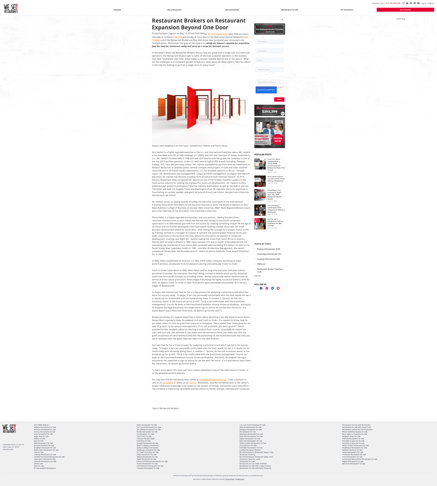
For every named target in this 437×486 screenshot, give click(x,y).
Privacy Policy (239, 479)
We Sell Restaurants (217, 34)
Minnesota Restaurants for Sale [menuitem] (251, 434)
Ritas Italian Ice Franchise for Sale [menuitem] (354, 434)
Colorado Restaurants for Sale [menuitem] (45, 461)
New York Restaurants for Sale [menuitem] (250, 441)
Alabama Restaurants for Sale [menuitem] (45, 427)
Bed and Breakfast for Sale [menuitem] (44, 445)
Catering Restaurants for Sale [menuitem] (45, 454)
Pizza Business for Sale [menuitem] (248, 445)
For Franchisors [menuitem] (347, 10)
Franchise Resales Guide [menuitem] (146, 439)
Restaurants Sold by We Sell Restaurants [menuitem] (357, 429)
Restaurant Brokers (169, 408)
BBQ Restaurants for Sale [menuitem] (43, 443)
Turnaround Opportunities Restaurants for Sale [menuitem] (359, 459)
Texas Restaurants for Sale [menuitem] (352, 457)
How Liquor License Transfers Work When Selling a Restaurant (276, 179)
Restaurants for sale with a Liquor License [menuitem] (255, 466)
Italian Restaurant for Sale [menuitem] (146, 459)
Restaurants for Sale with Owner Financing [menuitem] (255, 468)
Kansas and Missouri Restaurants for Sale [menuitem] (152, 461)
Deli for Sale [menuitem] (38, 464)
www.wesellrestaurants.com (213, 379)
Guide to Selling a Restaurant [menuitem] (147, 448)
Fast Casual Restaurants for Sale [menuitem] (149, 427)
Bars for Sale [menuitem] (38, 441)
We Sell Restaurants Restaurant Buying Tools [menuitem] (256, 452)
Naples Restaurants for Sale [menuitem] (249, 439)
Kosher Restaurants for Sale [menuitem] (147, 464)
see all (257, 275)
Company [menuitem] (117, 10)
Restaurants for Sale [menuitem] (289, 10)
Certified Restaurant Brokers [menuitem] (250, 450)
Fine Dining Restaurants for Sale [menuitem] (149, 429)
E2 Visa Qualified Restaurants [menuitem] (45, 468)
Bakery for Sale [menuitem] (39, 439)
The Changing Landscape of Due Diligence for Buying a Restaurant (276, 208)
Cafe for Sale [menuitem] (38, 452)
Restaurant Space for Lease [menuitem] (249, 459)
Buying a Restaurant (268, 249)
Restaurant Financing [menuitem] (247, 454)
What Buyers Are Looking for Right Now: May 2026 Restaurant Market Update (274, 194)
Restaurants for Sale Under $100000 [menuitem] (252, 464)
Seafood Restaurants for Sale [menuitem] (353, 439)
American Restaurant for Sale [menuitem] (45, 429)
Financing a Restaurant (269, 254)
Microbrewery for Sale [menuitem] (247, 432)
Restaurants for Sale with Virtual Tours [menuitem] (356, 427)
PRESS (261, 264)
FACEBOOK (168, 382)
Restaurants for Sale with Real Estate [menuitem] (356, 425)
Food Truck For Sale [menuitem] (144, 436)
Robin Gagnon (169, 33)
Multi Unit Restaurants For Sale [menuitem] (251, 436)
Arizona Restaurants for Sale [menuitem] (44, 432)
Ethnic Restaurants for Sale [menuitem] (147, 425)
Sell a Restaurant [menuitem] (232, 10)
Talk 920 (177, 37)
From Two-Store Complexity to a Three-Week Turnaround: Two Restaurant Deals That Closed (276, 164)
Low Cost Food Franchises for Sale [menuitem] (252, 425)
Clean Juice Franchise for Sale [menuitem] (45, 459)
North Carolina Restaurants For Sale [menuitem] (252, 443)
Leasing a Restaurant (268, 259)
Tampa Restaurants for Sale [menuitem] (352, 452)
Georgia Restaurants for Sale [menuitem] (147, 443)
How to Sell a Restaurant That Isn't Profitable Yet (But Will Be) (275, 222)
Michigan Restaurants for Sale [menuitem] (250, 429)
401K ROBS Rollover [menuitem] (41, 425)
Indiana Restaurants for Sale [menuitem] (147, 457)
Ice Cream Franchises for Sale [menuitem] (148, 452)
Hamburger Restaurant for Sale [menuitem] (148, 450)
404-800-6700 (395, 3)
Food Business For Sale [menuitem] (145, 434)
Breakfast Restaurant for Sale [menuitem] (45, 448)
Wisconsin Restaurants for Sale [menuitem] (353, 464)
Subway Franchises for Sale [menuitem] (352, 450)
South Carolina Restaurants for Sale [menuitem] (355, 445)
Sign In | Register (427, 3)
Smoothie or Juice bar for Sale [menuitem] (353, 441)
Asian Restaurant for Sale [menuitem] (43, 434)
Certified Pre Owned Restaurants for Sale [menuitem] (49, 457)
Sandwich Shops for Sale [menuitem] (351, 436)
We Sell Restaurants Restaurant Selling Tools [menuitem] (256, 457)
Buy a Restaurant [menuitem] (175, 10)
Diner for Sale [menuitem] (39, 466)
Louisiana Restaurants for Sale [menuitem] (148, 468)
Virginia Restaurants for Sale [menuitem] (352, 461)
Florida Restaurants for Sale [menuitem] (147, 432)
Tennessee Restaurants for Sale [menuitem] (354, 454)
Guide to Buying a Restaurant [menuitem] (148, 445)
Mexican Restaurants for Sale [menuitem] (250, 427)
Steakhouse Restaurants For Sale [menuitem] (354, 448)
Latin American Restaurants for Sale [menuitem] (150, 466)
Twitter (192, 382)
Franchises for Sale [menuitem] (144, 441)
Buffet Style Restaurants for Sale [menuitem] (46, 450)
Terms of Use (229, 479)
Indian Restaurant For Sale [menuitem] (146, 454)
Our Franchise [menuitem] (405, 10)
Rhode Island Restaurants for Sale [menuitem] (354, 432)
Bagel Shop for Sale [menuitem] (41, 436)
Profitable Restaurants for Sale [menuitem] (251, 448)
